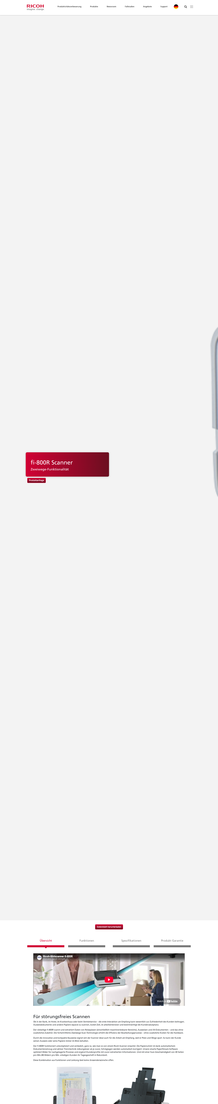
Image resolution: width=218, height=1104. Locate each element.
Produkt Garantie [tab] (172, 940)
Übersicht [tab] (46, 940)
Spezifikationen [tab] (131, 940)
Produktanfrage (36, 480)
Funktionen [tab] (86, 940)
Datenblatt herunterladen (109, 927)
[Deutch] (176, 6)
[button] (69, 7)
